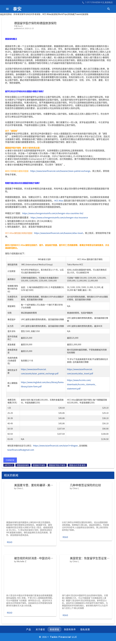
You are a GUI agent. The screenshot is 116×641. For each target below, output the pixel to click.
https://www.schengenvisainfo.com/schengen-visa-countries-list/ (52, 213)
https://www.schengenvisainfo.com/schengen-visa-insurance (59, 217)
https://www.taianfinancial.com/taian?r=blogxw (55, 445)
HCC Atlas (58, 200)
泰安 (17, 9)
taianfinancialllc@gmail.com (20, 449)
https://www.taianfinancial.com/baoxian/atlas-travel (58, 233)
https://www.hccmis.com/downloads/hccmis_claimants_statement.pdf (81, 384)
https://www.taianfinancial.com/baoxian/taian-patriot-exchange (60, 171)
